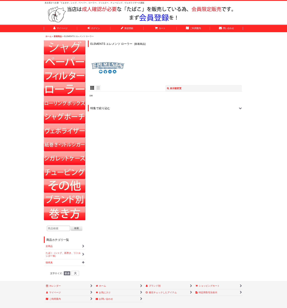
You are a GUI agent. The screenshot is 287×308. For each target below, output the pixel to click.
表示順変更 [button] (176, 88)
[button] (165, 108)
